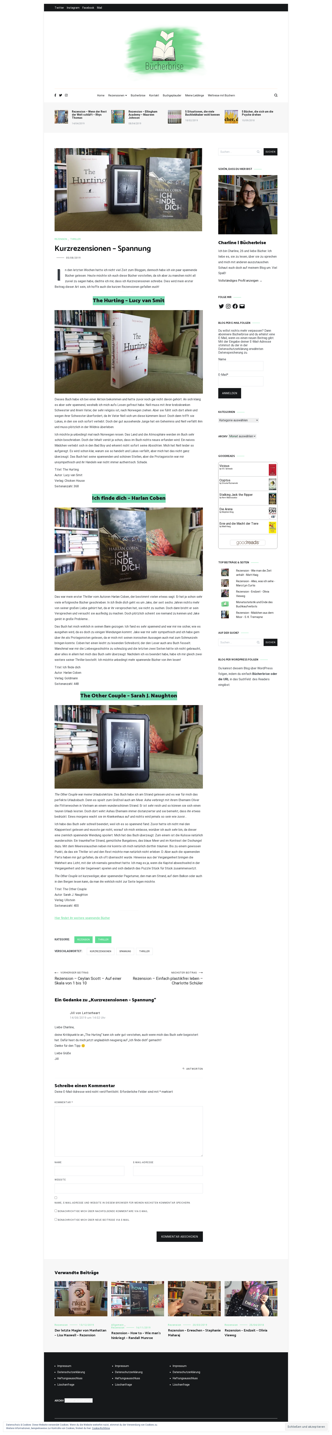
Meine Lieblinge (194, 95)
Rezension (61, 239)
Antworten (194, 1069)
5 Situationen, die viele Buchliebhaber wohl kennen (202, 113)
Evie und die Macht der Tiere (238, 523)
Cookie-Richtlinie (101, 1428)
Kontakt (154, 95)
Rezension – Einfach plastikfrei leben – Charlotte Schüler (168, 978)
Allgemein (117, 1325)
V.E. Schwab (227, 469)
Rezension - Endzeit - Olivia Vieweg (252, 593)
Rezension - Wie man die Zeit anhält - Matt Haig (253, 572)
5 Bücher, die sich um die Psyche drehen (257, 113)
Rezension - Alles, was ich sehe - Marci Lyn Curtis (255, 583)
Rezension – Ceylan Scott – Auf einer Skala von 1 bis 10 (88, 978)
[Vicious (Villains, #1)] (272, 474)
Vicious (224, 466)
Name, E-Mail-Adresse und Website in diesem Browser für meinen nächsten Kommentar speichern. (123, 1202)
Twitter (59, 7)
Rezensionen (116, 95)
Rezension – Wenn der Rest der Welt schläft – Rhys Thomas (89, 114)
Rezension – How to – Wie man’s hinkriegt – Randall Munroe (136, 1335)
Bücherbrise (138, 95)
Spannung (125, 951)
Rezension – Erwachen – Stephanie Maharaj (194, 1333)
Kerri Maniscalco (229, 498)
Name (58, 1162)
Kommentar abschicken (179, 1236)
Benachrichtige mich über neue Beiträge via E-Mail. (94, 1220)
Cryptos (224, 480)
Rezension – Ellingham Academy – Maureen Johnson (143, 114)
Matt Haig (226, 526)
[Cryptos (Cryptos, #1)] (272, 489)
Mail (99, 7)
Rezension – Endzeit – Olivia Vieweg (246, 1333)
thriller (75, 239)
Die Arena (225, 509)
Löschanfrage (65, 1384)
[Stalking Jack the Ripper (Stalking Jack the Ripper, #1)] (272, 504)
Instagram (73, 7)
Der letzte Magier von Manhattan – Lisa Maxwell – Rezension (80, 1333)
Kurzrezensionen (100, 951)
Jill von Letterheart (85, 1013)
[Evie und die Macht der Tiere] (272, 532)
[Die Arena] (272, 518)
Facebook (88, 7)
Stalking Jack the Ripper (236, 495)
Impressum (64, 1365)
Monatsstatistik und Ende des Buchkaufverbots (254, 604)
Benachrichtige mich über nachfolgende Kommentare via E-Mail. (103, 1211)
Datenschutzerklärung (71, 1372)
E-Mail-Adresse (143, 1162)
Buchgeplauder (172, 95)
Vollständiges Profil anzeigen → (240, 280)
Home (101, 95)
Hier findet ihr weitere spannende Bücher (82, 918)
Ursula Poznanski (230, 483)
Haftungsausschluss (69, 1378)
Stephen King (228, 512)
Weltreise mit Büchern (221, 95)
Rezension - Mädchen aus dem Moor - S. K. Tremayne (255, 615)
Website (60, 1179)
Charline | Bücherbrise (242, 243)
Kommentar (64, 1102)
